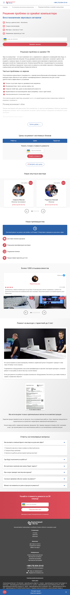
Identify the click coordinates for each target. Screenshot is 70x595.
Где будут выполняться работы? (15, 459)
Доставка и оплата (35, 544)
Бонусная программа (35, 558)
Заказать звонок (35, 44)
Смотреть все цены (35, 164)
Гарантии (35, 534)
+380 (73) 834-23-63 (60, 2)
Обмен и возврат (35, 547)
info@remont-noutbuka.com (36, 572)
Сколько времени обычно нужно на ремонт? (20, 479)
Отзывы (35, 533)
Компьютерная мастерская (35, 555)
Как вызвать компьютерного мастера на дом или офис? (24, 442)
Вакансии (35, 536)
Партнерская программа (35, 560)
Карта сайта (35, 580)
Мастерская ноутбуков (35, 556)
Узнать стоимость (35, 156)
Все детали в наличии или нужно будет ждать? (20, 466)
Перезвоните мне (35, 509)
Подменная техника (35, 545)
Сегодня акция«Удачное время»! (35, 592)
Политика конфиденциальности (35, 578)
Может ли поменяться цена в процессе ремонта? (21, 485)
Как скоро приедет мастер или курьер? (18, 472)
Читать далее (34, 124)
